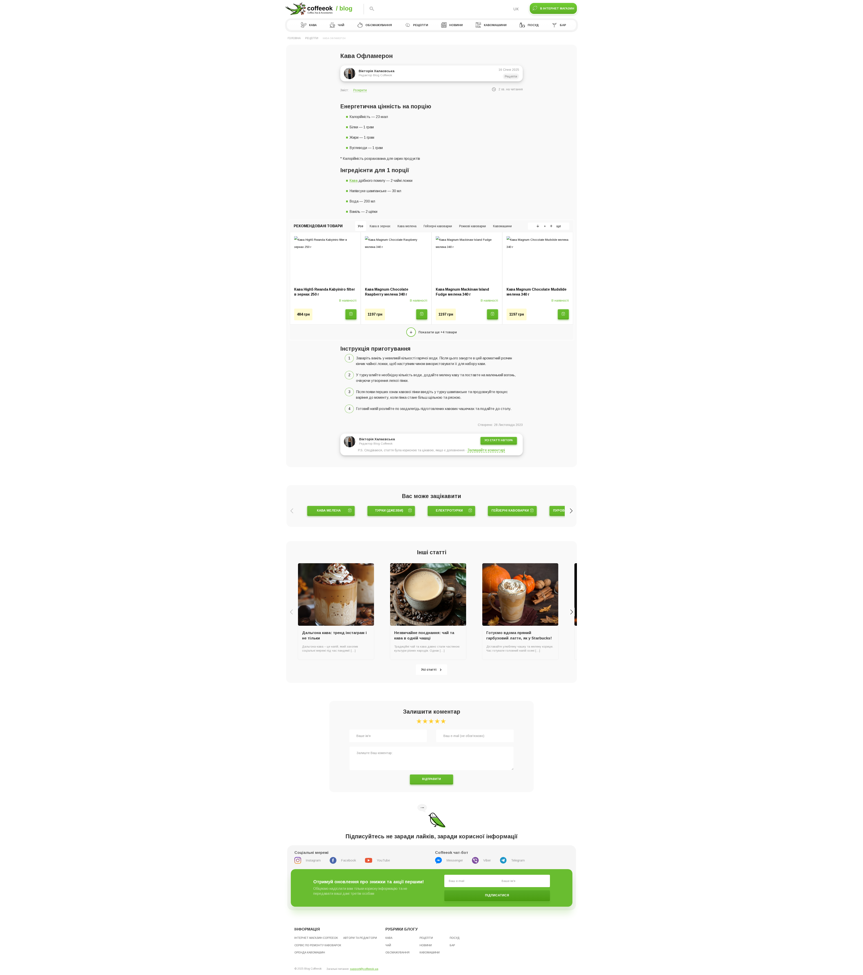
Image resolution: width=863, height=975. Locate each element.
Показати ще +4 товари (437, 332)
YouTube (383, 860)
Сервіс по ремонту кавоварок (317, 945)
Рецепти (420, 25)
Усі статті (428, 669)
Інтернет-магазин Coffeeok (316, 937)
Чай (341, 25)
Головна (294, 38)
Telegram (518, 860)
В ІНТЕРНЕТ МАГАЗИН (557, 8)
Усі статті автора (499, 440)
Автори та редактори (360, 937)
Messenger (454, 860)
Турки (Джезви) (389, 510)
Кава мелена (329, 510)
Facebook (348, 860)
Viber (487, 860)
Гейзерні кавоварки (510, 510)
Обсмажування (378, 25)
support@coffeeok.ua (364, 969)
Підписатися (497, 895)
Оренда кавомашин (309, 952)
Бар (563, 25)
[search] (372, 9)
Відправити (431, 779)
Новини (456, 25)
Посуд (533, 25)
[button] (571, 511)
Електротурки (449, 510)
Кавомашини (495, 25)
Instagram (313, 860)
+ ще (552, 226)
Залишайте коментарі (486, 450)
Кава (313, 25)
